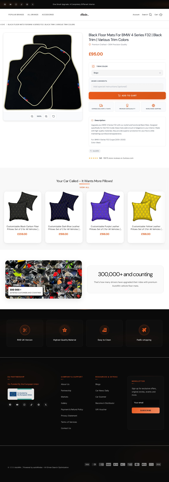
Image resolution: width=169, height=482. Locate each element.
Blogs (97, 384)
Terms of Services (69, 422)
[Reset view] (53, 116)
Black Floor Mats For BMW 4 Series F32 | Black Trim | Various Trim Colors (41, 25)
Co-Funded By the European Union (23, 384)
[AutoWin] (84, 14)
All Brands (33, 14)
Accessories (48, 14)
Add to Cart (129, 95)
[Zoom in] (46, 116)
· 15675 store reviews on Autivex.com (116, 158)
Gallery (64, 403)
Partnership (66, 390)
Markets (64, 397)
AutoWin (18, 467)
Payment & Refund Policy (72, 409)
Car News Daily (102, 390)
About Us (65, 384)
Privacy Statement (69, 416)
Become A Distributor (104, 403)
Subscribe (145, 410)
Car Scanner (100, 397)
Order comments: (99, 81)
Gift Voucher (101, 409)
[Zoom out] (32, 116)
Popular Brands (16, 14)
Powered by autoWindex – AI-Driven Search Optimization (46, 467)
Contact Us (66, 428)
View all (84, 187)
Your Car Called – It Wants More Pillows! (84, 181)
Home (2, 25)
